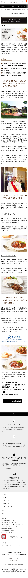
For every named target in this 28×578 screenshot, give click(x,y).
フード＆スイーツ (13, 6)
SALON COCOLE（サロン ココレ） (8, 526)
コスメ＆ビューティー (4, 6)
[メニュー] (1, 2)
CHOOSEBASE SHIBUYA (6, 528)
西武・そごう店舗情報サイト (7, 520)
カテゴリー (4, 494)
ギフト (18, 6)
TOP (2, 9)
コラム (3, 513)
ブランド (3, 497)
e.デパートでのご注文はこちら (14, 401)
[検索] (5, 2)
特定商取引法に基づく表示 (8, 554)
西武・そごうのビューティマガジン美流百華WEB (11, 524)
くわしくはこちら (5, 468)
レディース (23, 6)
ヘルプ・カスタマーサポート (7, 545)
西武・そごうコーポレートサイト (8, 522)
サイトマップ (17, 545)
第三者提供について (21, 554)
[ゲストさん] (22, 2)
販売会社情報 (17, 552)
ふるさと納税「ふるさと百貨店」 (8, 530)
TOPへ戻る (14, 415)
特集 (2, 510)
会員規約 (9, 552)
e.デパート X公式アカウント (7, 532)
